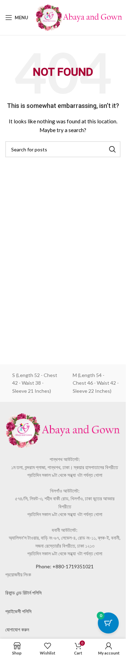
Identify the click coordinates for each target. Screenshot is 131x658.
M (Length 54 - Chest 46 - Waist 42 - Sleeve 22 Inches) (96, 383)
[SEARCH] (112, 149)
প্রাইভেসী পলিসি (18, 611)
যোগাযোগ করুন (17, 629)
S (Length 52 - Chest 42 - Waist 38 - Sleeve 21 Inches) (34, 383)
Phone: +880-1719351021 (65, 566)
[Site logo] (79, 17)
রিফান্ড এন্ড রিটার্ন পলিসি (23, 593)
